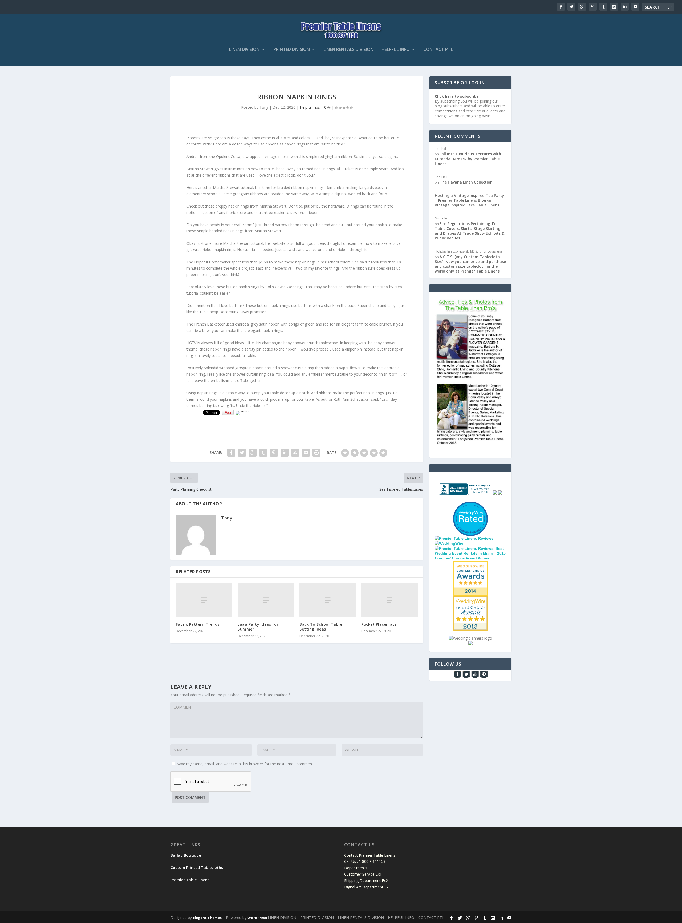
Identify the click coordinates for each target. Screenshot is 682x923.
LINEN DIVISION (244, 49)
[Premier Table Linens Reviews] (464, 538)
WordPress (257, 917)
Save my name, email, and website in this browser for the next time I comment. (245, 763)
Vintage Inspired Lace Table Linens (467, 205)
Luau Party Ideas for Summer (258, 627)
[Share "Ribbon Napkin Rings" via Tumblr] (263, 452)
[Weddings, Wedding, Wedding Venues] (470, 508)
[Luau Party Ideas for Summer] (266, 600)
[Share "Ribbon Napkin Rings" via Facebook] (231, 452)
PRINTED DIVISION (291, 49)
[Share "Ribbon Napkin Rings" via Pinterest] (274, 452)
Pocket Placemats (378, 624)
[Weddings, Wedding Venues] (470, 565)
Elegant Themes (207, 917)
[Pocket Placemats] (389, 600)
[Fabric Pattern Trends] (204, 600)
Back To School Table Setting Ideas (320, 627)
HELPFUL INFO (395, 49)
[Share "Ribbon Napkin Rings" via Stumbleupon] (295, 452)
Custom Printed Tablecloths (196, 867)
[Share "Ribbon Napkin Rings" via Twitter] (242, 452)
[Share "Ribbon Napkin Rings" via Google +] (252, 452)
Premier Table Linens (189, 879)
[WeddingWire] (449, 543)
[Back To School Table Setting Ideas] (327, 600)
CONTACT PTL (438, 49)
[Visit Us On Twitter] (466, 677)
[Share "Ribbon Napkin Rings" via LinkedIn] (284, 452)
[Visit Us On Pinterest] (483, 677)
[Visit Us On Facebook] (457, 677)
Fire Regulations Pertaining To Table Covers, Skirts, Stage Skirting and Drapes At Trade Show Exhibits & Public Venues (469, 231)
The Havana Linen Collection (466, 182)
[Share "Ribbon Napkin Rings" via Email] (306, 452)
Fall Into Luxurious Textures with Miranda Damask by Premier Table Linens (468, 158)
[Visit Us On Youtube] (474, 677)
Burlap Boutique (185, 855)
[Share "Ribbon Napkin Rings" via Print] (316, 452)
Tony (263, 107)
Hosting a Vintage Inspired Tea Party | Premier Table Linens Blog (469, 198)
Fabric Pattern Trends (198, 624)
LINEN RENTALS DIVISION (348, 49)
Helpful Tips (310, 107)
